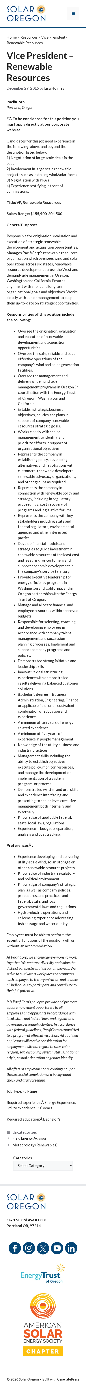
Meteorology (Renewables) (35, 1145)
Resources (29, 37)
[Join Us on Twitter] (43, 1246)
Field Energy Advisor (30, 1138)
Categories (22, 1158)
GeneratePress (68, 1379)
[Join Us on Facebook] (15, 1251)
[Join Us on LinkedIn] (71, 1251)
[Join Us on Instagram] (29, 1251)
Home (12, 37)
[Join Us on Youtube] (57, 1251)
